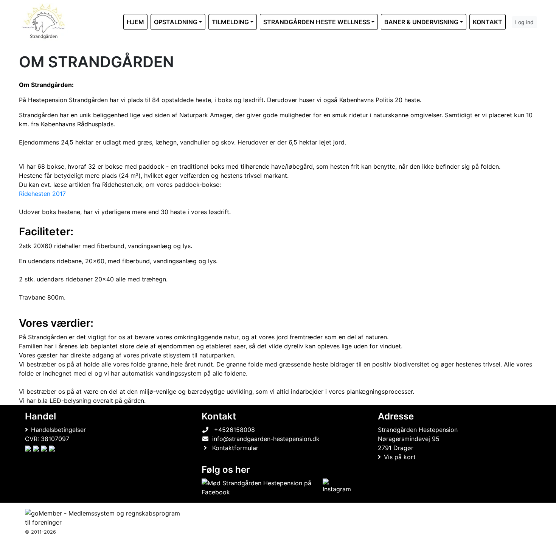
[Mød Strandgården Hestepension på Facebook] (261, 487)
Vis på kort (400, 457)
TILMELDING (230, 22)
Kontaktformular (235, 448)
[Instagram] (337, 487)
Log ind (524, 22)
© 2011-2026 (40, 532)
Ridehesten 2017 (42, 193)
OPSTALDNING (175, 22)
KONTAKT (487, 22)
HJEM (135, 22)
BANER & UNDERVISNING (421, 22)
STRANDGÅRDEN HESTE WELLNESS (316, 22)
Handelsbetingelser (58, 429)
